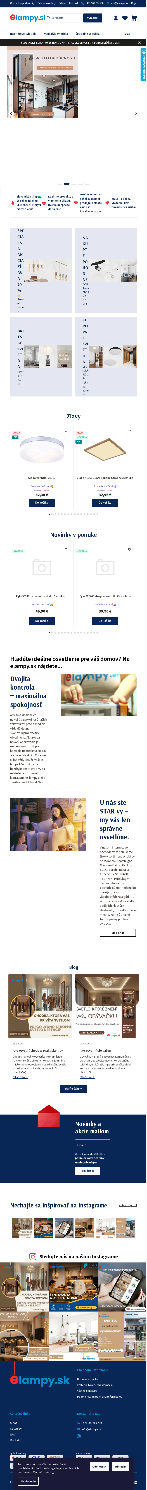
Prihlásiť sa (86, 1171)
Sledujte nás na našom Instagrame (77, 1256)
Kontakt (72, 3)
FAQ (11, 1433)
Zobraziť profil (126, 1205)
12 (86, 514)
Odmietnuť (98, 1467)
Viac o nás (116, 933)
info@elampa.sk (118, 3)
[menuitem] (24, 33)
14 (93, 514)
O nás (12, 1421)
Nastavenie (27, 1481)
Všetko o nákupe (86, 1389)
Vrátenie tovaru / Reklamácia (93, 1383)
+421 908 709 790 (93, 3)
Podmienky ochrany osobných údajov (98, 1395)
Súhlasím (119, 1467)
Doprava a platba (86, 1377)
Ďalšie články (72, 1089)
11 (83, 514)
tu (51, 1472)
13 (90, 514)
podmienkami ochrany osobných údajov (88, 1160)
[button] (9, 113)
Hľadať (91, 17)
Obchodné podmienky (21, 3)
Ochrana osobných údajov (50, 3)
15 (96, 514)
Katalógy (14, 1427)
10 (80, 514)
